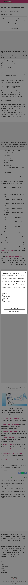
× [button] (25, 272)
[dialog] (14, 292)
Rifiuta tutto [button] (14, 308)
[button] (14, 291)
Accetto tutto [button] (14, 304)
